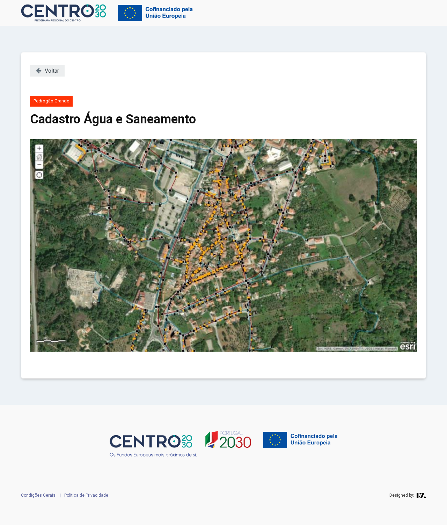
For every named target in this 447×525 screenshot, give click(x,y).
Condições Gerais (38, 495)
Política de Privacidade (86, 495)
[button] (47, 71)
